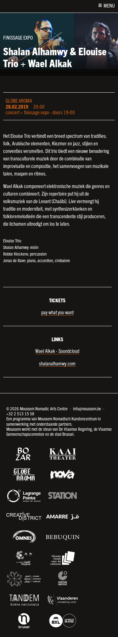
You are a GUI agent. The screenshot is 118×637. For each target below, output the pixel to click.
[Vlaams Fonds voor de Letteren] (62, 558)
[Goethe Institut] (62, 578)
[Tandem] (24, 599)
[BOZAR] (24, 454)
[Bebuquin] (62, 537)
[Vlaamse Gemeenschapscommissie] (24, 620)
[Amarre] (62, 516)
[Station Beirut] (62, 495)
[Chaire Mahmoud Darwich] (24, 578)
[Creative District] (24, 516)
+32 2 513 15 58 (20, 413)
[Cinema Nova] (62, 474)
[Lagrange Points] (24, 495)
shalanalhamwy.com (57, 363)
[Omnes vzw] (24, 536)
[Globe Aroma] (24, 474)
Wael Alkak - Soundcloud (57, 351)
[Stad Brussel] (62, 620)
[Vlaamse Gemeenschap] (62, 599)
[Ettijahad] (24, 558)
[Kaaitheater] (62, 454)
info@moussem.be (87, 408)
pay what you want (57, 312)
